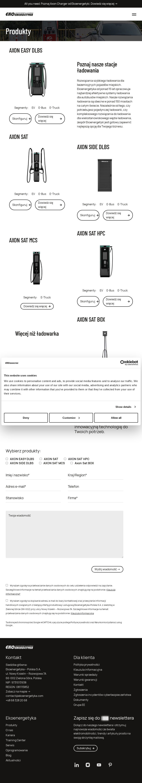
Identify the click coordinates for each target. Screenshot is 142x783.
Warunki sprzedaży (85, 675)
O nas (9, 730)
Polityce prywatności (80, 622)
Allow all (116, 417)
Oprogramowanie (17, 750)
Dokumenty (81, 700)
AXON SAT (18, 136)
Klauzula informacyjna (82, 613)
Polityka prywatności (87, 664)
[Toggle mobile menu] (134, 14)
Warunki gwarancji (85, 680)
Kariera (10, 735)
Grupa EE (79, 705)
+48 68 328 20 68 (16, 700)
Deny (26, 417)
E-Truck (55, 108)
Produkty (11, 725)
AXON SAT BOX (91, 319)
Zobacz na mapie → (18, 691)
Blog (8, 755)
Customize (69, 417)
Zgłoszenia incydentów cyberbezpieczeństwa (102, 695)
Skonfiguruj (19, 119)
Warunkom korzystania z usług (108, 622)
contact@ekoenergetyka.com (24, 696)
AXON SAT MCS (23, 240)
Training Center (16, 740)
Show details (123, 406)
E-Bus (42, 108)
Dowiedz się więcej (45, 119)
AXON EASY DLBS (25, 50)
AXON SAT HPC (91, 233)
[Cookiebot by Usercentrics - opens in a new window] (123, 362)
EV (33, 108)
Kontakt (78, 685)
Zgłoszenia (81, 690)
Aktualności (13, 760)
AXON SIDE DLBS (93, 146)
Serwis (10, 745)
